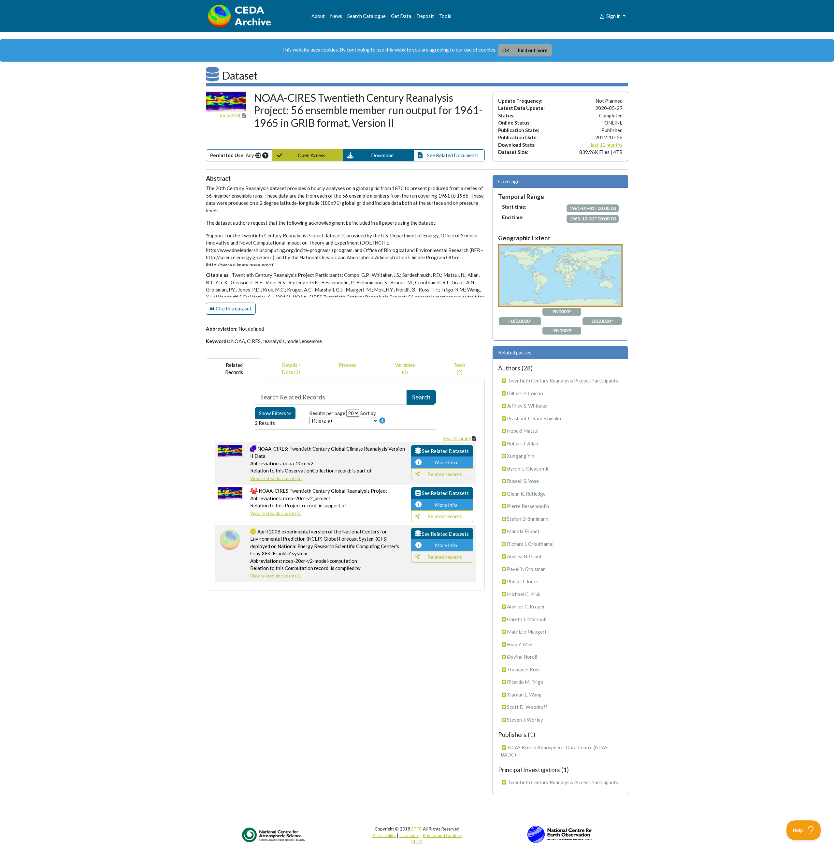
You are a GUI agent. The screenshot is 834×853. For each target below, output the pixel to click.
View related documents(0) (276, 513)
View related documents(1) (276, 575)
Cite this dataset (233, 308)
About (318, 16)
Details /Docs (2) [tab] (290, 368)
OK (506, 50)
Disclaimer (409, 835)
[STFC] (560, 834)
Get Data (401, 16)
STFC (416, 828)
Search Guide (457, 438)
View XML (230, 115)
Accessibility (384, 835)
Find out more (533, 50)
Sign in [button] (613, 16)
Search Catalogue (366, 16)
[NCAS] (274, 835)
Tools (445, 16)
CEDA (417, 841)
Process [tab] (347, 365)
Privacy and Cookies (442, 835)
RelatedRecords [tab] (234, 368)
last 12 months (607, 145)
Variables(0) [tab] (405, 368)
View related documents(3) (276, 478)
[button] (378, 155)
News (336, 16)
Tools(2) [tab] (459, 368)
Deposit (425, 16)
